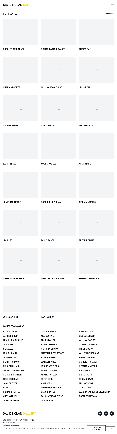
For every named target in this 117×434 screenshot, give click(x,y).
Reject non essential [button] (96, 428)
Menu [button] (112, 4)
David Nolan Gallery (19, 5)
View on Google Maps (112, 413)
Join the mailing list (106, 413)
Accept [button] (110, 428)
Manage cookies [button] (79, 428)
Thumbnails (109, 14)
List (101, 14)
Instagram (100, 413)
